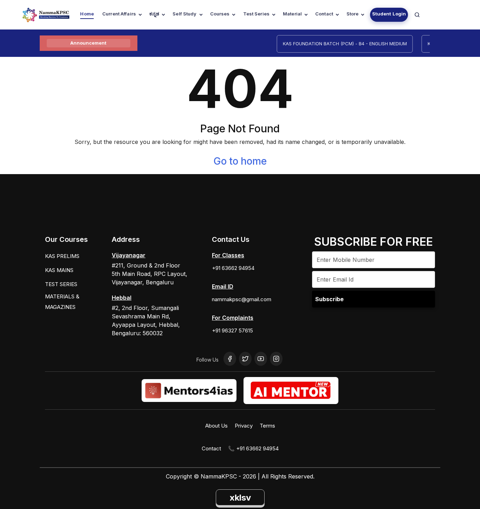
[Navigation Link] (417, 15)
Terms (267, 425)
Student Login (389, 13)
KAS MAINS (59, 270)
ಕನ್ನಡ (154, 13)
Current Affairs (119, 13)
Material (292, 13)
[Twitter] (245, 359)
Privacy (244, 425)
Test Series (256, 13)
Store (352, 13)
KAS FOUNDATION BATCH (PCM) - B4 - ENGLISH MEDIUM (340, 43)
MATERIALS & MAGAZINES (62, 301)
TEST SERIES (61, 284)
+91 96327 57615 (232, 330)
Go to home (240, 161)
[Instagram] (276, 359)
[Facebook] (229, 359)
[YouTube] (260, 359)
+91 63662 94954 (233, 268)
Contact (324, 13)
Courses (220, 13)
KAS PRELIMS (62, 256)
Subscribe (329, 299)
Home (87, 13)
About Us (216, 425)
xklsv (240, 498)
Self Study (184, 13)
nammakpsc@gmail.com (241, 299)
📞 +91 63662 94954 (253, 448)
